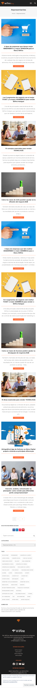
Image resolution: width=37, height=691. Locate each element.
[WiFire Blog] (7, 3)
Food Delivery (5, 570)
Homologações (18, 573)
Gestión (4, 573)
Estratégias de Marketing (8, 567)
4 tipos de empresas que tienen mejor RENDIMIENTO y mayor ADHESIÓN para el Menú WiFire (18, 48)
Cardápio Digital (16, 558)
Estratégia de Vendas (21, 564)
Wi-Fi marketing (6, 596)
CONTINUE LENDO (18, 66)
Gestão (10, 573)
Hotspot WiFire (6, 578)
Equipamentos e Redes (7, 564)
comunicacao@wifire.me (18, 673)
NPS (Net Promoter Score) (8, 587)
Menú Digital (5, 584)
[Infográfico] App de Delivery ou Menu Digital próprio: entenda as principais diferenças (18, 450)
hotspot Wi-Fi (15, 575)
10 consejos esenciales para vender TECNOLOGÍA (18, 149)
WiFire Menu (15, 599)
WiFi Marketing (21, 596)
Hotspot (27, 573)
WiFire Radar (18, 655)
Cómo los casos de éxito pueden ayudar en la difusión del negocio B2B (19, 201)
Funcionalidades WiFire (27, 570)
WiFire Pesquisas (25, 599)
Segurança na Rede (20, 593)
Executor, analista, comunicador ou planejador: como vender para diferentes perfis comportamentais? (18, 491)
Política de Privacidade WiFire (10, 681)
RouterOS (18, 590)
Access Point (5, 555)
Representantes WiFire (8, 590)
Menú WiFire (14, 584)
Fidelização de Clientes (24, 567)
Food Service (15, 570)
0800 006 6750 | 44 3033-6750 (18, 671)
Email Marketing (26, 561)
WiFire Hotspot (6, 599)
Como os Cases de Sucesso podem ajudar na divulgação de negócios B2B (18, 352)
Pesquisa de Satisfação (23, 587)
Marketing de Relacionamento (10, 581)
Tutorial (30, 593)
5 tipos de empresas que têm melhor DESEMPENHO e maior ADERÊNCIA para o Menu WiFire (19, 251)
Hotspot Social (6, 575)
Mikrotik (22, 584)
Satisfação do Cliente (7, 593)
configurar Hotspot (7, 561)
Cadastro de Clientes (25, 555)
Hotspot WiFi (24, 575)
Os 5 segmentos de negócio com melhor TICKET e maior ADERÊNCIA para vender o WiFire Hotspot (18, 302)
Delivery (17, 561)
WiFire (28, 596)
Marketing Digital (24, 581)
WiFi (14, 596)
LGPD (22, 578)
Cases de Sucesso (27, 558)
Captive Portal (5, 558)
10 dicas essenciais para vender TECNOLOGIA (18, 400)
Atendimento (14, 555)
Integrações (15, 578)
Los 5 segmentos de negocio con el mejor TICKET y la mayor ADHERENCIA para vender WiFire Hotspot (18, 99)
